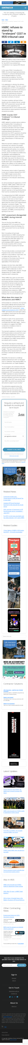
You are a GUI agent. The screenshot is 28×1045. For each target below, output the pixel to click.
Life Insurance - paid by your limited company (13, 690)
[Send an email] (17, 997)
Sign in (14, 980)
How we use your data (14, 455)
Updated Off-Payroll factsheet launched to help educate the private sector (13, 504)
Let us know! (21, 943)
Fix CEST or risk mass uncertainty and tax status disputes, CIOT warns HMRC (14, 516)
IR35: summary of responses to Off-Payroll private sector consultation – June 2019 (13, 511)
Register (14, 978)
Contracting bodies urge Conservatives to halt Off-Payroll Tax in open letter (13, 498)
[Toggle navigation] (25, 7)
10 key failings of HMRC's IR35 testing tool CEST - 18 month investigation (14, 531)
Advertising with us (14, 991)
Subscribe (22, 965)
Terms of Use (5, 1032)
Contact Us (14, 993)
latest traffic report (8, 1016)
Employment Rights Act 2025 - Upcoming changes (12, 916)
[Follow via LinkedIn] (12, 997)
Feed (5, 1026)
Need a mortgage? (8, 697)
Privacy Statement (5, 1035)
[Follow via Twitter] (10, 997)
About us (14, 1006)
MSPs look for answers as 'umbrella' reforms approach (13, 928)
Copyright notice (13, 1039)
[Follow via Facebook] (15, 997)
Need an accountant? (9, 703)
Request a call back (14, 449)
